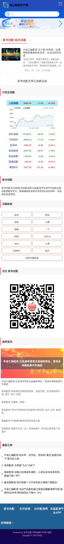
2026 (16, 236)
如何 (16, 214)
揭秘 (16, 229)
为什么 (47, 236)
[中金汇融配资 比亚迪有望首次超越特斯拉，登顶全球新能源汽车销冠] (32, 362)
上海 (47, 243)
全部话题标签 (32, 257)
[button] (60, 23)
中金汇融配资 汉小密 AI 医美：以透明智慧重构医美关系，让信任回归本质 (42, 52)
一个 (47, 229)
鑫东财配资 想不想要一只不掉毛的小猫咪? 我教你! (30, 482)
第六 (47, 250)
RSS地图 (36, 532)
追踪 (16, 221)
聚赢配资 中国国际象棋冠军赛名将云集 (20, 420)
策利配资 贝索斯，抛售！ (14, 401)
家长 (47, 214)
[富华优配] (16, 5)
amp (16, 243)
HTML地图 (46, 532)
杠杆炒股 (25, 509)
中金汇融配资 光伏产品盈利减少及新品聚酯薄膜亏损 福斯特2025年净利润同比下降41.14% (33, 490)
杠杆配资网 (41, 509)
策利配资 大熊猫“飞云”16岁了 (19, 465)
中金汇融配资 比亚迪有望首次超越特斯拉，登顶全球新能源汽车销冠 (31, 383)
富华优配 (9, 509)
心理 (47, 221)
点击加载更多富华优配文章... (32, 81)
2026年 (16, 250)
